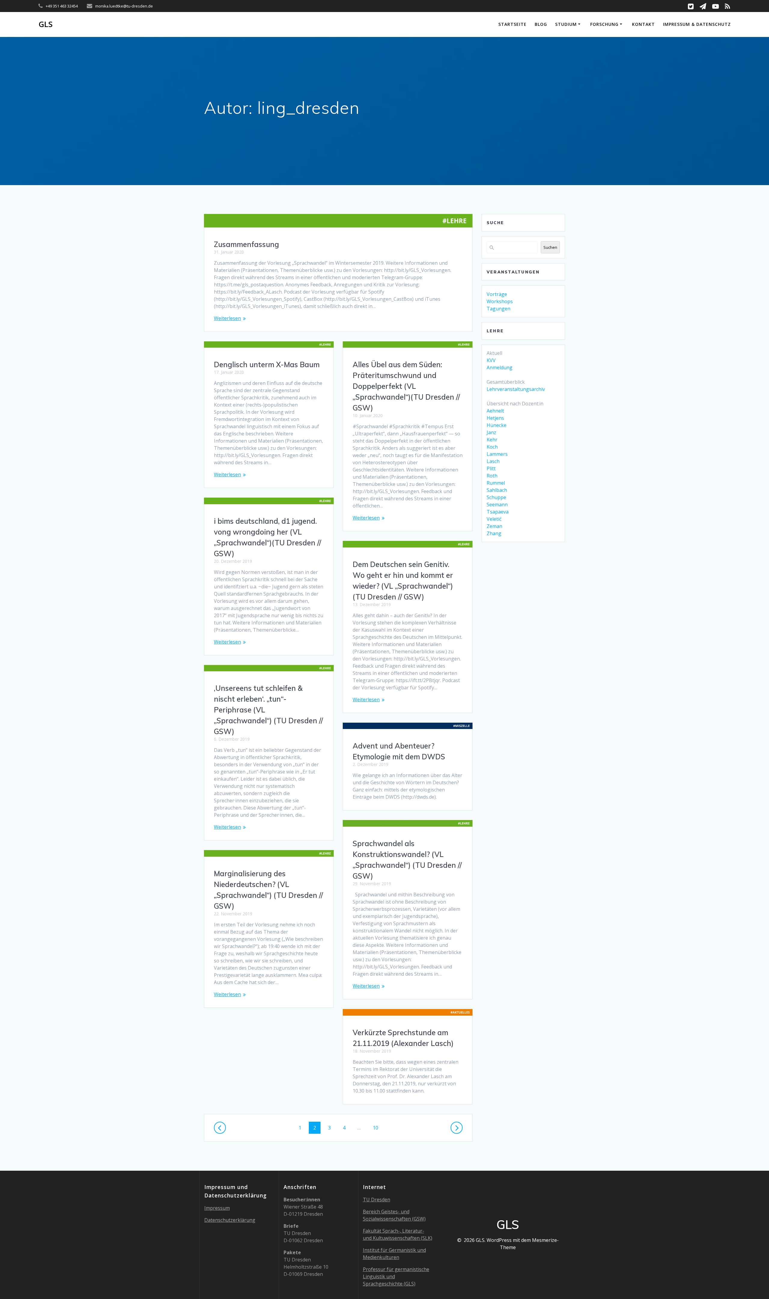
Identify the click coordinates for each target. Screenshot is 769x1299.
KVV (491, 360)
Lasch (493, 461)
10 (378, 1127)
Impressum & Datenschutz (697, 24)
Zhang (494, 533)
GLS (45, 24)
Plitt (491, 468)
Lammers (497, 454)
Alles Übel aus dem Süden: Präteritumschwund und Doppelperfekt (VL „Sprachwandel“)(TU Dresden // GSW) (406, 386)
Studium (566, 24)
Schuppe (496, 497)
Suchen (550, 247)
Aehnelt (495, 410)
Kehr (492, 439)
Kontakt (643, 24)
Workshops (500, 301)
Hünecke (496, 425)
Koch (492, 447)
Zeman (494, 526)
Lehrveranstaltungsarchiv (516, 389)
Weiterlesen (227, 318)
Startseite (512, 24)
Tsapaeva (498, 511)
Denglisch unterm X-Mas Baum (267, 364)
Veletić (494, 519)
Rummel (496, 483)
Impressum (217, 1208)
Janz (491, 432)
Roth (492, 475)
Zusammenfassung (246, 244)
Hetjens (495, 418)
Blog (541, 24)
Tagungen (498, 308)
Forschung (604, 24)
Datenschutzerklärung (229, 1220)
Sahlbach (497, 490)
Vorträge (497, 294)
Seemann (497, 504)
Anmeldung (499, 367)
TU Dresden (376, 1199)
